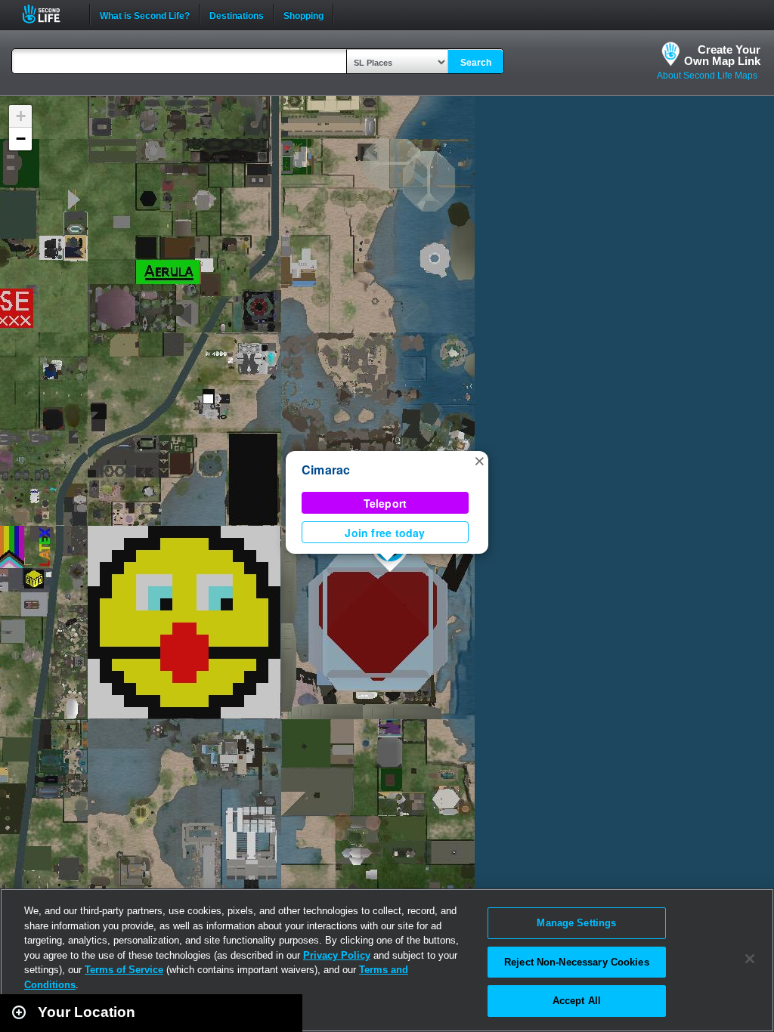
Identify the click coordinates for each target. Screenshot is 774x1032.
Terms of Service (124, 969)
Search (475, 62)
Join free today (385, 532)
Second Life (49, 14)
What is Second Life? (145, 14)
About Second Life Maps (707, 75)
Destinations (236, 14)
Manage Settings (576, 922)
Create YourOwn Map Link (722, 55)
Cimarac (326, 469)
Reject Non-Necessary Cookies (576, 962)
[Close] (749, 958)
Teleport (385, 503)
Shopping (303, 14)
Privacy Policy (336, 955)
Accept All (577, 1000)
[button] (479, 460)
